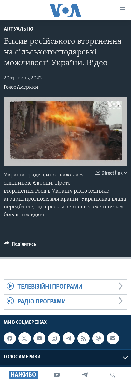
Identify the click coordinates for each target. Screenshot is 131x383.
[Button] (20, 245)
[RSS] (83, 338)
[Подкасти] (98, 338)
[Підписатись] (113, 338)
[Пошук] (112, 375)
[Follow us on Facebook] (10, 338)
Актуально (19, 29)
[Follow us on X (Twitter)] (24, 338)
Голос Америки (21, 87)
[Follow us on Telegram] (69, 338)
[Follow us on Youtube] (39, 338)
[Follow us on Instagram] (54, 338)
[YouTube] (57, 375)
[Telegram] (85, 375)
